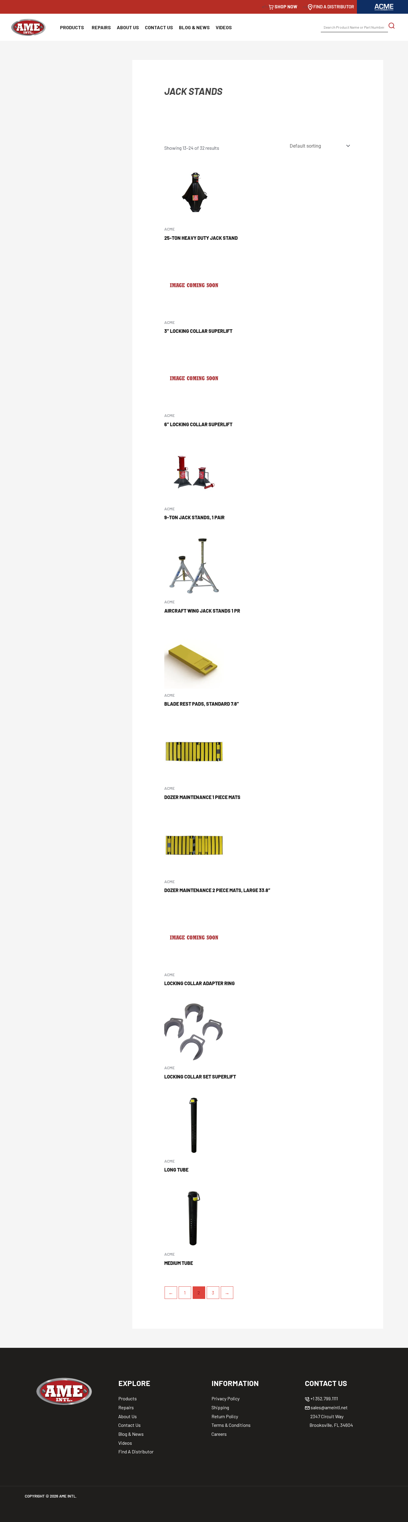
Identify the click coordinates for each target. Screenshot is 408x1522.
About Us (128, 27)
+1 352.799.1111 (323, 1398)
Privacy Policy (225, 1398)
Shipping (220, 1407)
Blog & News (194, 27)
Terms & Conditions (231, 1425)
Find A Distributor (136, 1451)
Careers (219, 1434)
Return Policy (224, 1416)
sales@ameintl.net (329, 1407)
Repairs (101, 27)
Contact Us (159, 27)
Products (72, 27)
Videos (224, 27)
